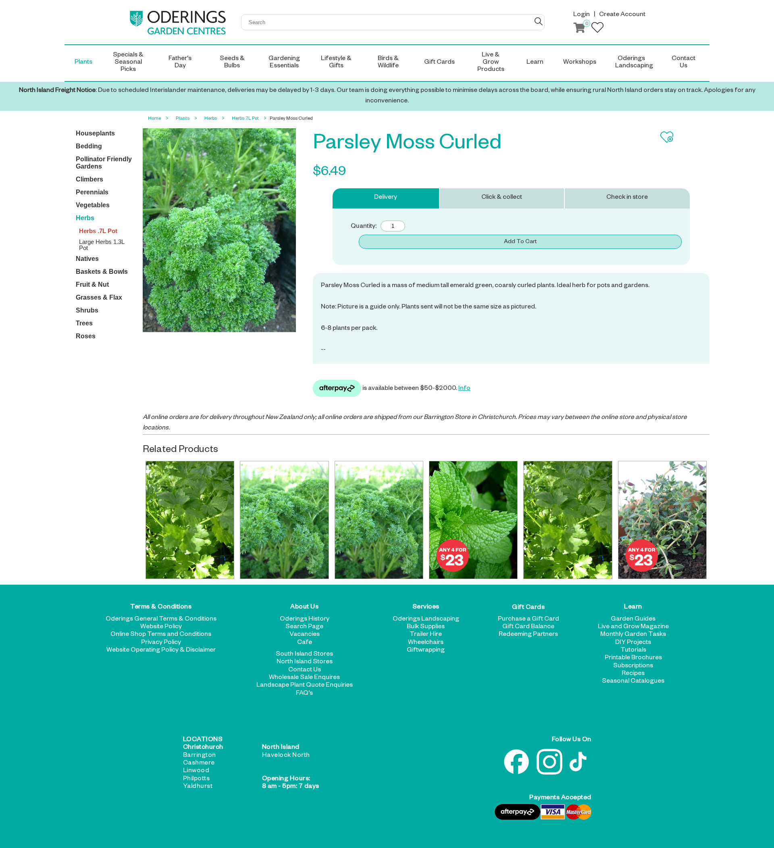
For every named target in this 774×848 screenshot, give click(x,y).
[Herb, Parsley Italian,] (190, 520)
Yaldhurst (198, 787)
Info (464, 389)
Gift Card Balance (528, 627)
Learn (633, 607)
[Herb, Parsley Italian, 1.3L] (568, 520)
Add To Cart (520, 242)
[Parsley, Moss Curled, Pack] (284, 520)
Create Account (622, 15)
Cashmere (199, 763)
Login (581, 15)
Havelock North (286, 756)
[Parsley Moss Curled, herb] (379, 520)
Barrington (199, 756)
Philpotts (196, 779)
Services (425, 607)
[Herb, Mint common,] (473, 520)
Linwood (196, 771)
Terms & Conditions (160, 607)
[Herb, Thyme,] (662, 520)
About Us (304, 607)
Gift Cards (528, 607)
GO (539, 21)
